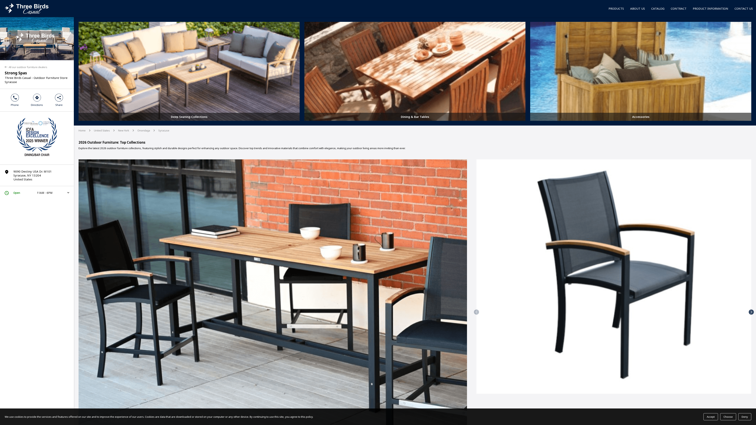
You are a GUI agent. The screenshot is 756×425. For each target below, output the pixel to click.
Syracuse (163, 130)
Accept (711, 417)
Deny (745, 417)
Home (82, 130)
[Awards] (37, 158)
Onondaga (143, 130)
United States (102, 130)
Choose (728, 417)
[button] (476, 312)
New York (123, 130)
